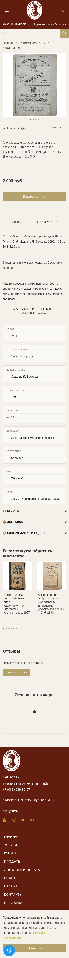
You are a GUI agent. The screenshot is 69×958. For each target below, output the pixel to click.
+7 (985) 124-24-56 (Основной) (25, 784)
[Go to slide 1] (30, 119)
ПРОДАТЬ (12, 861)
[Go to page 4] (11, 628)
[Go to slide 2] (33, 119)
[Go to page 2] (6, 628)
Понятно (34, 948)
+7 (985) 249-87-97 (16, 789)
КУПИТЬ (10, 853)
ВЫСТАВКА (13, 903)
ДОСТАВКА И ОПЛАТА (22, 870)
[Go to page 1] (3, 628)
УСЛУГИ (10, 845)
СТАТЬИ (10, 886)
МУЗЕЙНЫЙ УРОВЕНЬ (16, 24)
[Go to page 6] (16, 628)
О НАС (9, 878)
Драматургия (11, 47)
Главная (8, 42)
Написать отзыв (16, 672)
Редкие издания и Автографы (50, 24)
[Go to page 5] (13, 628)
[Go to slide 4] (38, 119)
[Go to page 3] (8, 628)
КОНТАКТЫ (13, 895)
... (44, 42)
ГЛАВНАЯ (12, 837)
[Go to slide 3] (35, 119)
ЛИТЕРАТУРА (27, 42)
